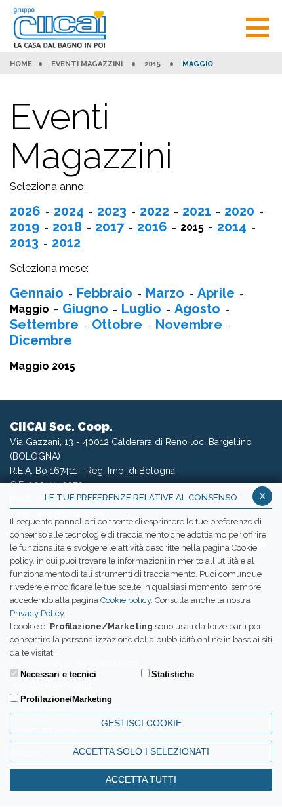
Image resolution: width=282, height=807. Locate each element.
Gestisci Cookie (141, 723)
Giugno (85, 309)
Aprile (216, 293)
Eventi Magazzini (87, 64)
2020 (239, 211)
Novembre (188, 324)
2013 (24, 242)
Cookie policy (125, 600)
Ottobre (117, 324)
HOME (21, 64)
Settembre (44, 324)
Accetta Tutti (141, 779)
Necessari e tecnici (58, 674)
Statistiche (172, 674)
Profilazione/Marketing (66, 699)
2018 (67, 227)
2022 (154, 211)
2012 (66, 242)
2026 (25, 211)
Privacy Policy (37, 613)
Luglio (141, 309)
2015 (152, 64)
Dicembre (41, 340)
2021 (196, 211)
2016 (152, 227)
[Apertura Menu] (257, 26)
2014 (232, 227)
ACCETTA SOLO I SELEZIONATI (141, 751)
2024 (69, 211)
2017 (109, 227)
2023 (112, 211)
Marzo (165, 293)
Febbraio (104, 293)
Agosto (197, 309)
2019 (24, 227)
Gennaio (37, 293)
